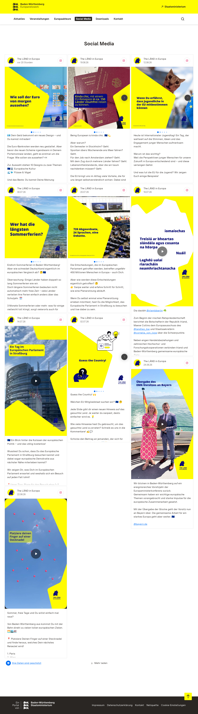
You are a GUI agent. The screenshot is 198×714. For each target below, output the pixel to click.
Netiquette (152, 705)
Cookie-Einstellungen (173, 705)
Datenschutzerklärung (120, 705)
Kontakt (139, 705)
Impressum (98, 705)
